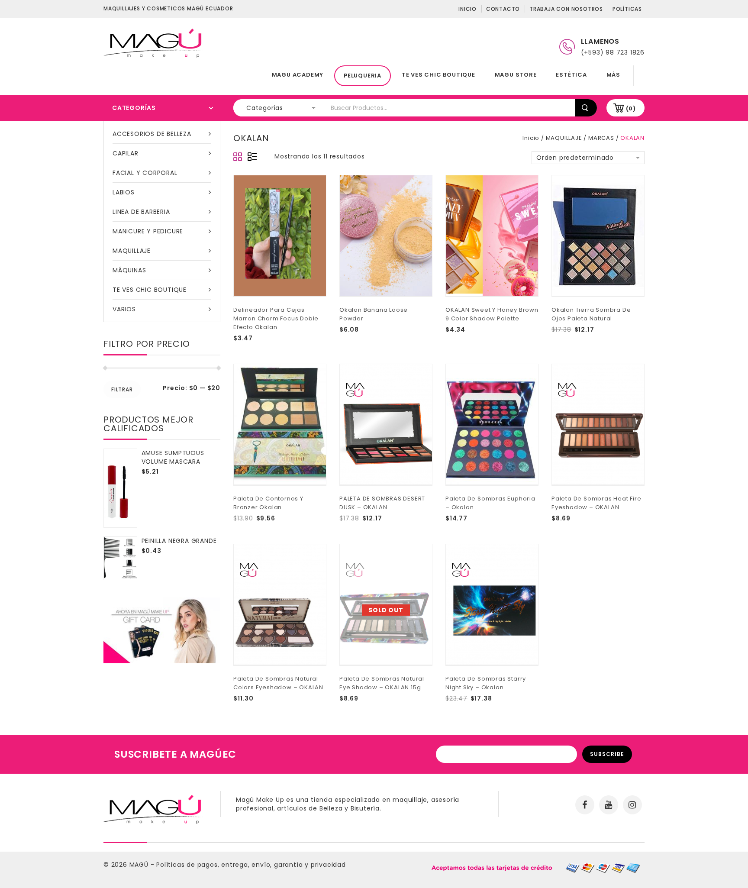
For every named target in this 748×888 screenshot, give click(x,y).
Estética (571, 75)
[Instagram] (632, 804)
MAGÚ (140, 864)
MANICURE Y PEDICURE (148, 231)
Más (613, 75)
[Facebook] (584, 804)
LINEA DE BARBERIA (141, 211)
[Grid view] (238, 157)
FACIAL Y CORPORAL (145, 172)
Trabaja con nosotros (566, 9)
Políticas (627, 9)
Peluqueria (362, 75)
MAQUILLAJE (132, 250)
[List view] (252, 157)
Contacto (503, 9)
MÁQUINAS (129, 270)
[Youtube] (608, 804)
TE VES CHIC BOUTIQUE (438, 75)
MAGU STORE (516, 75)
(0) (631, 108)
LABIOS (124, 192)
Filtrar (122, 389)
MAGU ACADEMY (298, 75)
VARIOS (124, 309)
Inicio (467, 9)
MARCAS (601, 138)
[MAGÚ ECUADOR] (153, 42)
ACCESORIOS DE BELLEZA (152, 133)
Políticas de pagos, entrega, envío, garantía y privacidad (251, 864)
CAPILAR (126, 153)
